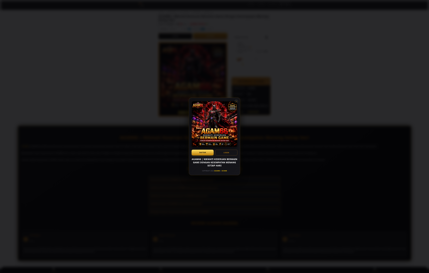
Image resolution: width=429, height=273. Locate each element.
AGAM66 (217, 171)
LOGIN (226, 152)
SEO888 (224, 171)
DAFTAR (202, 152)
